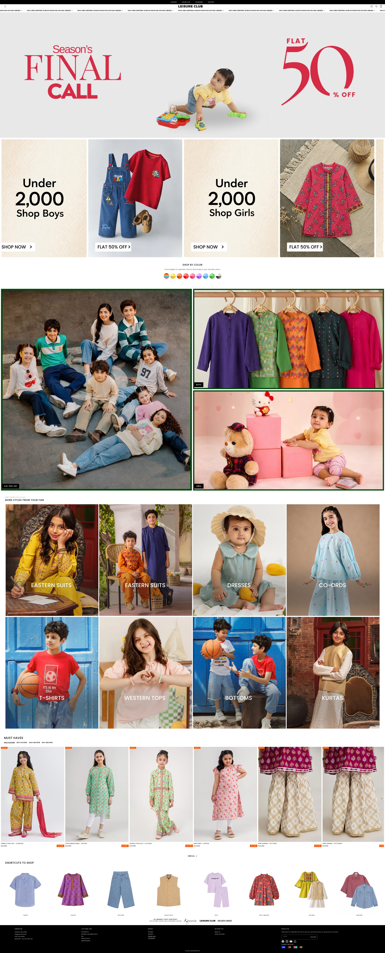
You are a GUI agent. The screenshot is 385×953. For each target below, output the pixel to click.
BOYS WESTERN (47, 742)
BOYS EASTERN (22, 742)
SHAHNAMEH (199, 2)
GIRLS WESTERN (34, 742)
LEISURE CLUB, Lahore (21, 932)
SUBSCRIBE (313, 937)
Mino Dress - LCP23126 (201, 843)
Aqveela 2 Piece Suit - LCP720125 (141, 843)
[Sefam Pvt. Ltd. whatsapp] (371, 6)
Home (7, 497)
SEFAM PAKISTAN (195, 951)
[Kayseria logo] (190, 6)
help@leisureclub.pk (20, 934)
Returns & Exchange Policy (89, 934)
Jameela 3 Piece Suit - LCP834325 (12, 843)
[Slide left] (3, 798)
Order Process (85, 941)
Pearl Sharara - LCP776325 (267, 843)
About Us (217, 932)
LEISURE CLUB (186, 2)
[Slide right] (382, 798)
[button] (5, 6)
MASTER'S (211, 2)
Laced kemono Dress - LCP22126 (76, 843)
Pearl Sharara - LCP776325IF (332, 843)
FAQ (82, 936)
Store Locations (220, 934)
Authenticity (85, 932)
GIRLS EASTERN (9, 742)
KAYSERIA (174, 2)
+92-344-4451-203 (27, 939)
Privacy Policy (85, 938)
